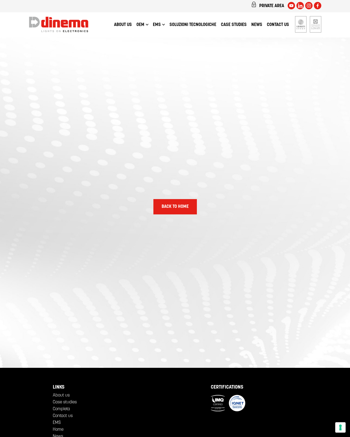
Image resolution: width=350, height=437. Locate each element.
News (256, 25)
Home (58, 429)
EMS (157, 25)
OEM (140, 25)
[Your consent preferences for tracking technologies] (340, 427)
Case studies (234, 25)
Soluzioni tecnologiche (193, 25)
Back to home (175, 207)
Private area (271, 6)
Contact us (278, 25)
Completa (61, 409)
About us (123, 25)
